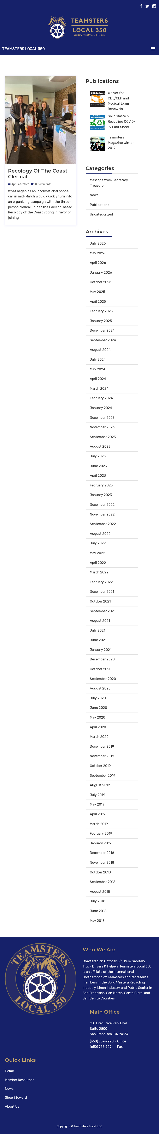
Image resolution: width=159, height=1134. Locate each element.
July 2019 (97, 795)
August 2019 (100, 785)
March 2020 (99, 737)
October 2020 (100, 669)
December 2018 (102, 853)
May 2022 (97, 553)
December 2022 (102, 505)
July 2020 (98, 698)
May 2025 (97, 292)
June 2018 (98, 911)
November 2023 (102, 427)
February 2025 (101, 311)
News (94, 195)
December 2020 (102, 659)
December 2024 (102, 330)
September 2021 (102, 611)
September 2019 (102, 776)
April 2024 (98, 379)
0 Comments (43, 184)
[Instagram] (154, 6)
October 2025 (100, 282)
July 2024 (98, 359)
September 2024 (103, 340)
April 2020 (98, 727)
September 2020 (103, 679)
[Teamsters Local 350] (79, 27)
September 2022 (103, 524)
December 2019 (102, 746)
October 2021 (100, 601)
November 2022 (102, 514)
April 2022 (98, 563)
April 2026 (98, 263)
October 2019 (100, 766)
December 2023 (102, 418)
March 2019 (99, 824)
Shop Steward (16, 1098)
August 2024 (100, 350)
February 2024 (101, 398)
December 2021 (102, 592)
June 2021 (98, 640)
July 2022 (98, 543)
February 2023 (101, 485)
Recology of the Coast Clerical (37, 174)
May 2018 (97, 921)
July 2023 (98, 456)
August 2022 (100, 534)
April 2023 (98, 476)
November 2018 (102, 863)
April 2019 (97, 814)
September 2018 (102, 882)
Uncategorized (101, 214)
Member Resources (19, 1080)
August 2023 (100, 446)
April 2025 (98, 302)
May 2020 (97, 717)
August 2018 (100, 892)
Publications (99, 205)
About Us (12, 1106)
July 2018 (97, 901)
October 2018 (100, 872)
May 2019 (97, 804)
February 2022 (101, 582)
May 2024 (97, 369)
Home (9, 1071)
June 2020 (98, 708)
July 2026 (98, 243)
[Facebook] (141, 6)
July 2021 (97, 630)
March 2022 (99, 572)
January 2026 (101, 272)
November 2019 (102, 756)
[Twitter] (147, 6)
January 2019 (100, 843)
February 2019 (101, 833)
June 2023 (98, 466)
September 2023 (103, 437)
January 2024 (101, 408)
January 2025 (101, 321)
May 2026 (97, 253)
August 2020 (100, 688)
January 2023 (101, 495)
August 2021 (100, 621)
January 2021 (100, 650)
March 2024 (99, 389)
